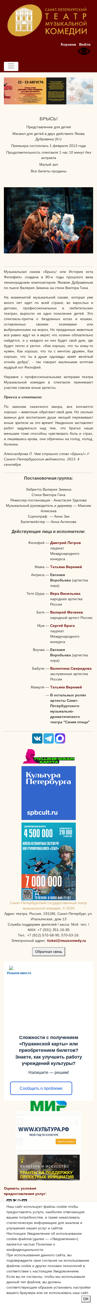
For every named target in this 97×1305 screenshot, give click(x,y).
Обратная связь (48, 952)
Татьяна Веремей (66, 567)
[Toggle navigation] (11, 66)
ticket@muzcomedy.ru (66, 940)
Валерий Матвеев (66, 612)
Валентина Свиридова (71, 668)
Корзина (68, 44)
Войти (85, 44)
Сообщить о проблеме (41, 1088)
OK (85, 1299)
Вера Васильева (65, 593)
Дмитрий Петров (65, 543)
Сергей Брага (62, 626)
